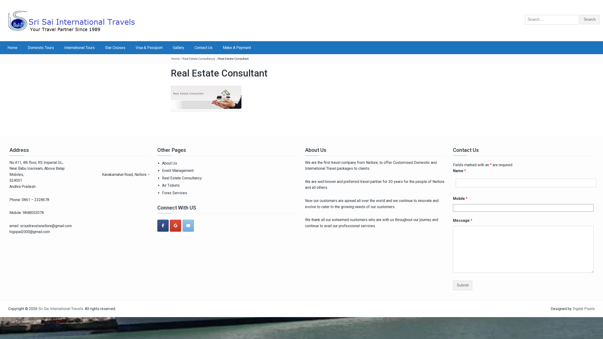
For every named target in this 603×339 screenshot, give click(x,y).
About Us (169, 163)
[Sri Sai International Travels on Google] (175, 226)
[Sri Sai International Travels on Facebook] (163, 226)
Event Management (178, 170)
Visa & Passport (149, 47)
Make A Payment (237, 47)
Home (12, 47)
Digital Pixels (584, 309)
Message (462, 220)
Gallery (178, 47)
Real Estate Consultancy (199, 59)
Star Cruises (115, 47)
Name (459, 171)
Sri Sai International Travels (60, 309)
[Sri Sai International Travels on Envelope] (188, 226)
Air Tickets (171, 185)
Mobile (460, 198)
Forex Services (174, 193)
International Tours (79, 47)
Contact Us (203, 47)
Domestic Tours (41, 47)
